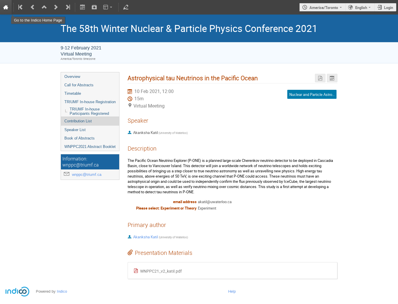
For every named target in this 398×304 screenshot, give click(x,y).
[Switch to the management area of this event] (126, 7)
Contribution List (78, 121)
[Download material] (94, 7)
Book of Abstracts (79, 138)
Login (388, 7)
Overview (72, 76)
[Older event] (32, 7)
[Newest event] (67, 7)
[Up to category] (44, 7)
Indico (62, 291)
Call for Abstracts (79, 85)
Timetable (72, 93)
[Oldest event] (21, 7)
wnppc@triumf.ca (86, 174)
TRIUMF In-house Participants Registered (89, 111)
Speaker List (75, 130)
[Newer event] (56, 7)
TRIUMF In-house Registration (90, 102)
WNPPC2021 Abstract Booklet (90, 146)
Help (232, 291)
